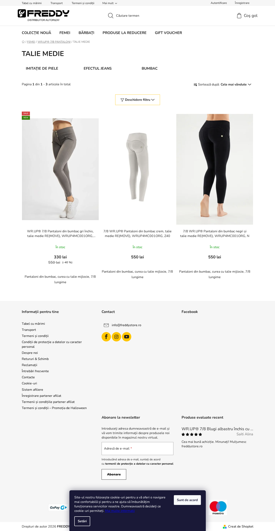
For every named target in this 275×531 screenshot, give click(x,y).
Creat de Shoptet (240, 526)
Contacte (28, 377)
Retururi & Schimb (35, 359)
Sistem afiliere (32, 389)
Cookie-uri (29, 383)
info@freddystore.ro (126, 325)
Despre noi (30, 353)
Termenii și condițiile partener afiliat (48, 402)
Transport (56, 3)
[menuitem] (36, 33)
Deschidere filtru (137, 100)
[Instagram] (116, 336)
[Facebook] (106, 336)
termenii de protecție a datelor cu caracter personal (139, 464)
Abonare (114, 474)
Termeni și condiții (83, 3)
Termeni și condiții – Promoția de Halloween (54, 408)
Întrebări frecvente (35, 371)
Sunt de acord (187, 500)
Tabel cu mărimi (32, 3)
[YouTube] (126, 336)
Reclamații (29, 365)
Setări (82, 521)
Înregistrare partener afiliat (41, 396)
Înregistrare (242, 3)
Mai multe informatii (120, 511)
